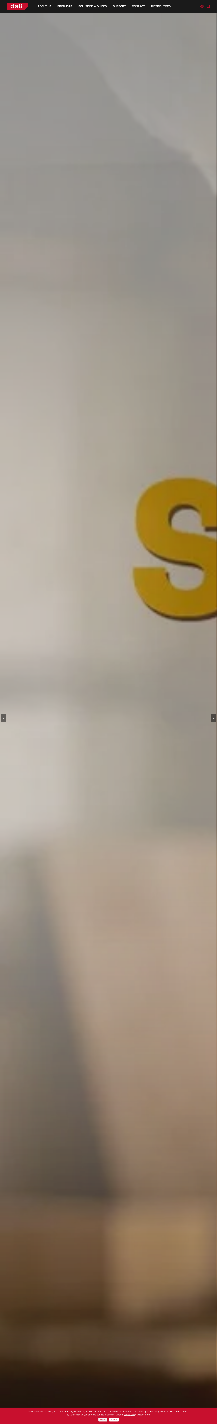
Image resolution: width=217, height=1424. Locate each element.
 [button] (213, 718)
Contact (138, 6)
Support (119, 6)
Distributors (161, 6)
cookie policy (130, 1415)
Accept (114, 1419)
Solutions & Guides (92, 6)
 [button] (4, 718)
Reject (103, 1419)
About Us (44, 6)
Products (64, 6)
